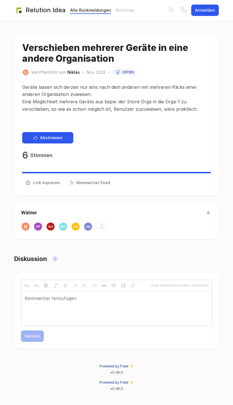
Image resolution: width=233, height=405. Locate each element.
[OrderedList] (84, 285)
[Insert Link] (133, 285)
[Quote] (104, 285)
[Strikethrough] (65, 285)
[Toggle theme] (184, 10)
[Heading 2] (26, 285)
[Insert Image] (123, 285)
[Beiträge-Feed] (171, 10)
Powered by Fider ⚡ (116, 366)
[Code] (94, 285)
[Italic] (55, 285)
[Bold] (46, 285)
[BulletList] (75, 285)
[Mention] (113, 285)
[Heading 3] (36, 285)
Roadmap (125, 10)
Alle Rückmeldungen (90, 10)
